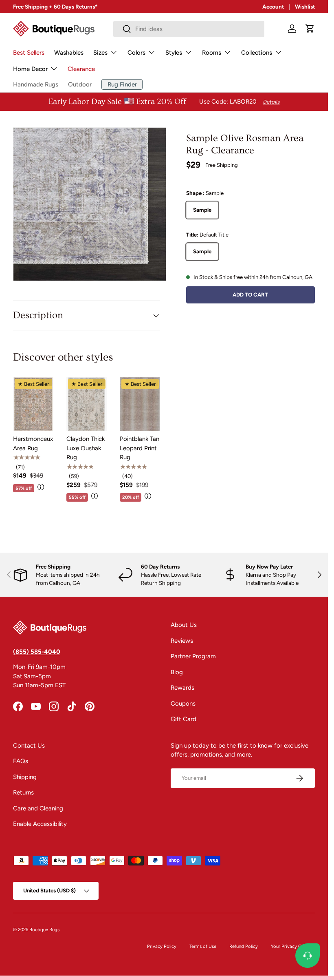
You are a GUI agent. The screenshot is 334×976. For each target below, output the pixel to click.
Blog (177, 672)
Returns (23, 792)
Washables (69, 52)
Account (273, 6)
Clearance (81, 69)
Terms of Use (202, 946)
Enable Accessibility (40, 824)
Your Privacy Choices (293, 946)
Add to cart (250, 294)
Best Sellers (28, 52)
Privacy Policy (161, 946)
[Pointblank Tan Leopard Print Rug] (140, 404)
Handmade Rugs (35, 84)
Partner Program (193, 656)
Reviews (182, 640)
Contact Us (29, 745)
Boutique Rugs (44, 929)
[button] (310, 29)
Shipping (25, 777)
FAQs (20, 761)
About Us (184, 625)
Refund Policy (243, 946)
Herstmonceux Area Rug (33, 443)
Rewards (182, 687)
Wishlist (305, 6)
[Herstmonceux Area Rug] (33, 404)
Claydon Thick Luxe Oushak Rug (85, 448)
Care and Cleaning (38, 808)
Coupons (183, 703)
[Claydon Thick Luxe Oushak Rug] (86, 404)
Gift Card (183, 719)
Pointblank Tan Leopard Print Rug (139, 448)
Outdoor (80, 84)
